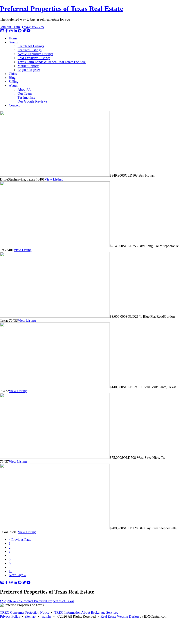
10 (10, 571)
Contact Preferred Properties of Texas (48, 601)
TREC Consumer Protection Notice (24, 612)
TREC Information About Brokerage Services (86, 612)
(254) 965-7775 (33, 27)
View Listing (54, 179)
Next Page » (17, 575)
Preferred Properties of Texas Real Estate (61, 8)
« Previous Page (20, 539)
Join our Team (10, 27)
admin (46, 616)
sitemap (30, 616)
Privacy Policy (10, 616)
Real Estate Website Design (120, 616)
